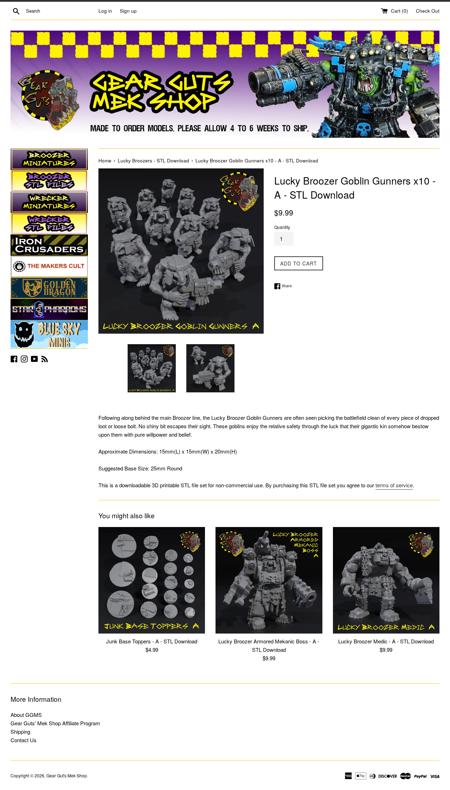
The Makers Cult (49, 266)
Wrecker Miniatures (49, 202)
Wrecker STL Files (49, 223)
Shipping (20, 731)
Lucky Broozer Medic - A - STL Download (386, 641)
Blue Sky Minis (49, 334)
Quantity (282, 227)
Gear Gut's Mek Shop (66, 775)
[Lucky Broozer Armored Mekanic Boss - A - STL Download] (269, 580)
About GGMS (26, 714)
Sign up (128, 10)
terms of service (394, 485)
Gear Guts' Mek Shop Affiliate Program (55, 723)
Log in (105, 10)
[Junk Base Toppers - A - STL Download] (151, 580)
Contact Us (24, 740)
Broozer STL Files (49, 180)
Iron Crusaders (49, 245)
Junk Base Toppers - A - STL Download (151, 641)
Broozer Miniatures (49, 159)
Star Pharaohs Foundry (49, 309)
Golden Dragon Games (49, 287)
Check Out (427, 10)
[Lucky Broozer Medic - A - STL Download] (386, 580)
